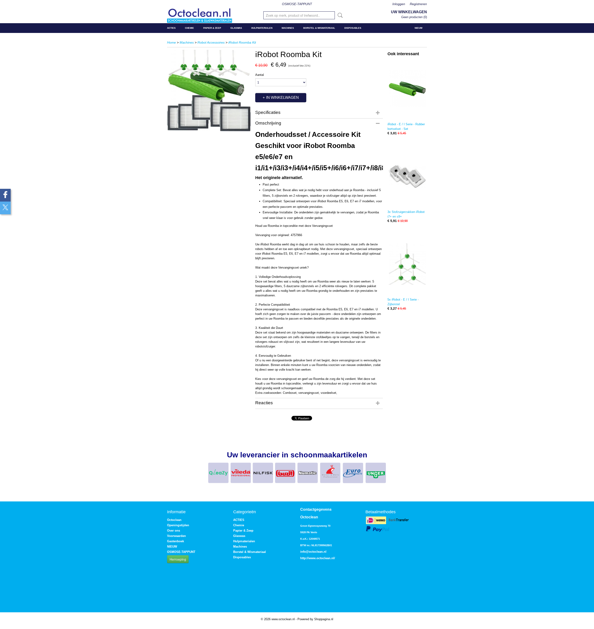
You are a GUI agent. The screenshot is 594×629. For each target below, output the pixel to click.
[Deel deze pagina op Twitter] (5, 208)
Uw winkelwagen (409, 12)
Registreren (418, 4)
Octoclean (174, 520)
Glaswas (236, 28)
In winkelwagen (282, 97)
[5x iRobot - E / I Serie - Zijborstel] (407, 264)
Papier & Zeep (212, 28)
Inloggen (398, 4)
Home (171, 42)
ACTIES (171, 28)
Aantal (259, 75)
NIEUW (418, 28)
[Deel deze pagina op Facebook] (5, 195)
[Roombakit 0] (209, 90)
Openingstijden (178, 525)
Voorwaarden (176, 536)
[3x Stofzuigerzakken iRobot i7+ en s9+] (407, 176)
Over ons (173, 530)
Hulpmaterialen (261, 28)
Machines (288, 28)
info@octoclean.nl (313, 551)
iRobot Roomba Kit (242, 42)
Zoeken (339, 15)
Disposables (352, 28)
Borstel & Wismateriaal (319, 28)
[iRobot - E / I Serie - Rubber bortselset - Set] (407, 88)
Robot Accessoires (211, 42)
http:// (304, 558)
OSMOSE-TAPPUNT (297, 4)
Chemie (189, 28)
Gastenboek (175, 541)
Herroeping (178, 559)
